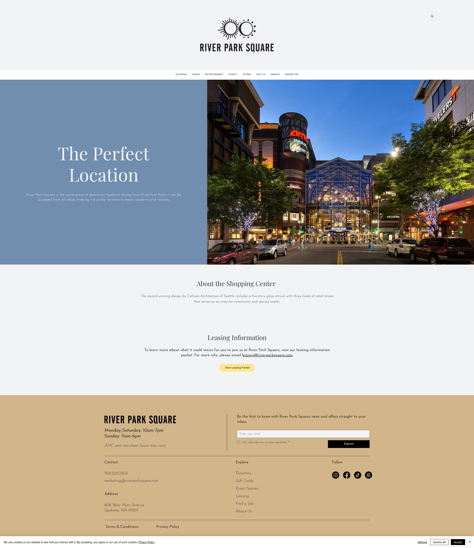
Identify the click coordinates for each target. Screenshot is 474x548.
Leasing (242, 496)
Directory (243, 473)
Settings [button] (422, 542)
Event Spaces (247, 489)
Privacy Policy (167, 527)
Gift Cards (244, 481)
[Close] (469, 542)
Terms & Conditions (121, 527)
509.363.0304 (116, 474)
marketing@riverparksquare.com (131, 481)
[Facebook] (346, 475)
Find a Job (244, 504)
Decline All (439, 542)
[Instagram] (335, 475)
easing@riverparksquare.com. (268, 355)
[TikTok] (357, 475)
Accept (458, 542)
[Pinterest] (368, 475)
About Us (244, 511)
